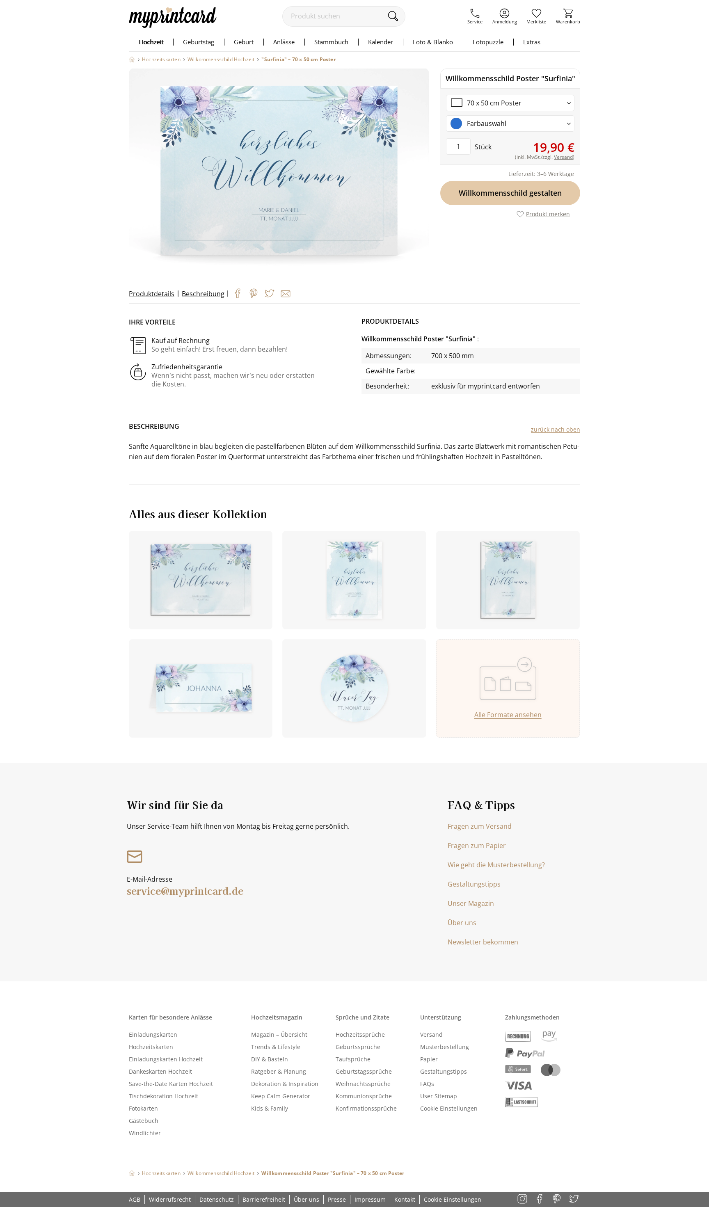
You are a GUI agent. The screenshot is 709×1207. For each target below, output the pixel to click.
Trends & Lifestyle (275, 1047)
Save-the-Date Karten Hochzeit (171, 1084)
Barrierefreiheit (263, 1199)
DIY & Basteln (269, 1059)
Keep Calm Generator (280, 1096)
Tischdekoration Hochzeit (163, 1096)
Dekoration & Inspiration (284, 1084)
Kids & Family (269, 1108)
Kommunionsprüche (364, 1096)
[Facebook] (237, 293)
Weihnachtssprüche (363, 1084)
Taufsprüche (353, 1059)
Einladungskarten (153, 1034)
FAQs (427, 1084)
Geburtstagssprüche (364, 1071)
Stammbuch (331, 42)
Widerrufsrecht (170, 1199)
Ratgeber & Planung (278, 1071)
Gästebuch (143, 1121)
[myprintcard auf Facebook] (540, 1199)
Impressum (370, 1199)
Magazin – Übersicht (279, 1034)
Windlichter (145, 1133)
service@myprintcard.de (185, 890)
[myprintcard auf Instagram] (522, 1199)
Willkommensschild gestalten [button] (510, 193)
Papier (429, 1059)
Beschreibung (203, 293)
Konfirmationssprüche (366, 1108)
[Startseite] (132, 59)
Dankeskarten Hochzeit (160, 1071)
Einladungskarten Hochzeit (166, 1059)
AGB (134, 1199)
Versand (431, 1034)
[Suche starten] (393, 16)
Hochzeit (151, 42)
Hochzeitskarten (151, 1047)
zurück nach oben (555, 429)
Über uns (462, 922)
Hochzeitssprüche (360, 1034)
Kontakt (404, 1199)
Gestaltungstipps (474, 884)
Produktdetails (151, 293)
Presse (337, 1199)
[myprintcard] (173, 25)
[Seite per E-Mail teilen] (285, 294)
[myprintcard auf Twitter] (574, 1199)
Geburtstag (198, 42)
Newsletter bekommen (483, 941)
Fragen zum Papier (477, 845)
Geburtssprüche (358, 1047)
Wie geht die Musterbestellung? (496, 864)
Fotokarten (143, 1108)
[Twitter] (269, 293)
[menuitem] (475, 16)
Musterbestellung (444, 1047)
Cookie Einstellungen (449, 1108)
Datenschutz (216, 1199)
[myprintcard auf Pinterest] (557, 1199)
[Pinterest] (253, 293)
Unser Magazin (471, 903)
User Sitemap (438, 1096)
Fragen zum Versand (480, 826)
